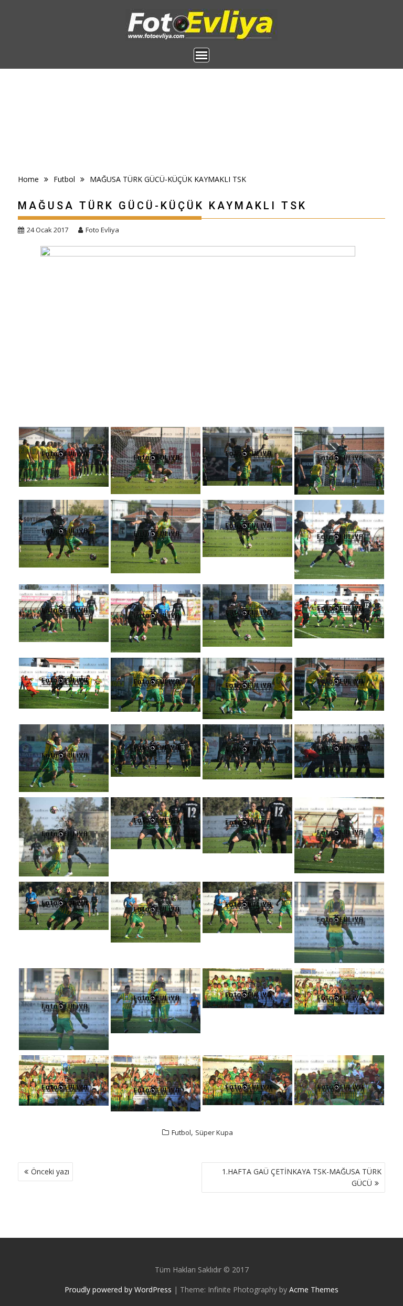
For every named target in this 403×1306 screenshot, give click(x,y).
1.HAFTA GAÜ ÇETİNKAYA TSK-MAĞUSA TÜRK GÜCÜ (301, 1177)
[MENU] (201, 55)
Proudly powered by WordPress (118, 1289)
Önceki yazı (50, 1171)
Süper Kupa (214, 1132)
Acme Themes (313, 1289)
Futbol (181, 1132)
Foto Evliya (102, 229)
